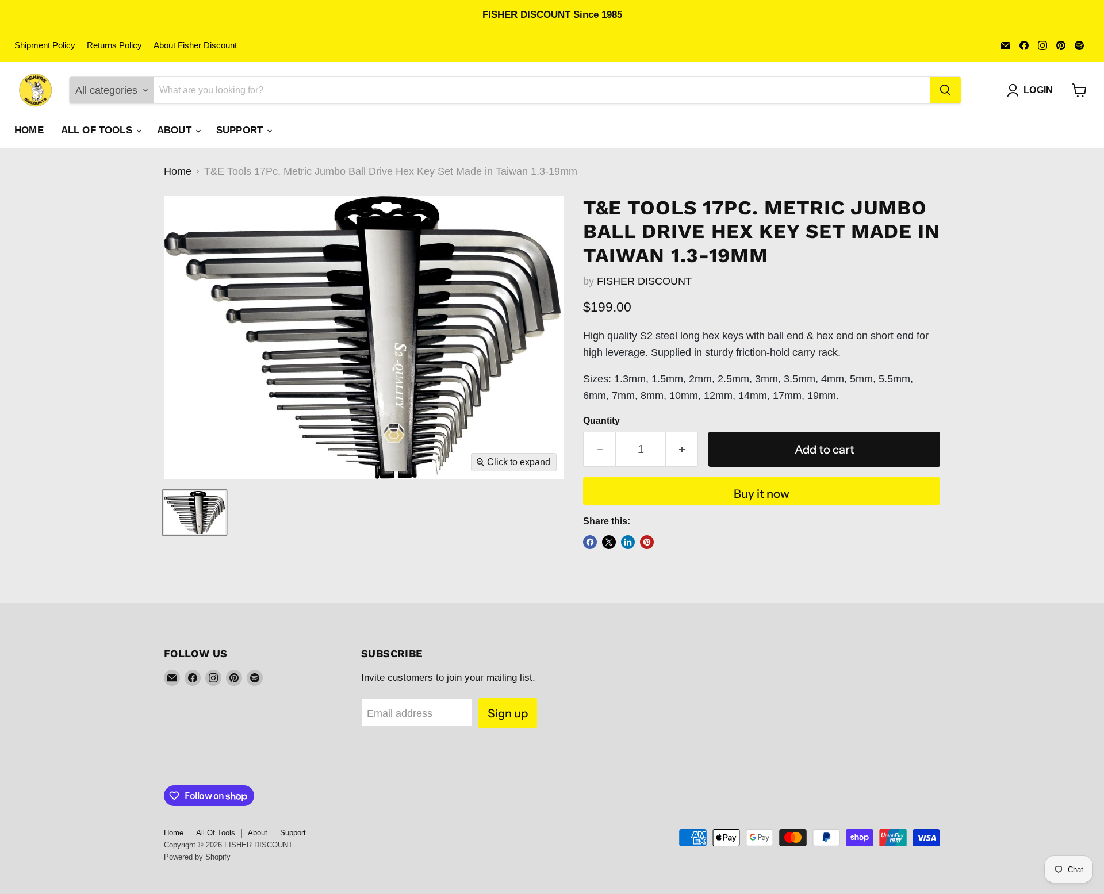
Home (29, 130)
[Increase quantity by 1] (682, 449)
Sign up (508, 713)
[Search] (945, 90)
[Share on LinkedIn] (628, 542)
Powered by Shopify (197, 857)
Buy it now (761, 493)
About (175, 130)
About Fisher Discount (195, 45)
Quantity (601, 420)
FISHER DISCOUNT (644, 281)
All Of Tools (98, 130)
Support (241, 130)
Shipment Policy (44, 45)
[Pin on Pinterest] (647, 542)
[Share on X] (609, 542)
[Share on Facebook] (590, 542)
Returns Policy (114, 45)
